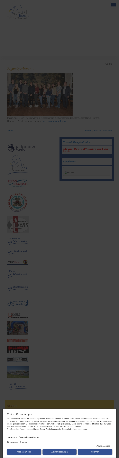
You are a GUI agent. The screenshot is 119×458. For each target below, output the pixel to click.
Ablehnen (95, 452)
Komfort (24, 442)
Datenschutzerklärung (29, 437)
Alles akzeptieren (24, 452)
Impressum (12, 437)
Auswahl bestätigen (59, 452)
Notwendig (14, 442)
